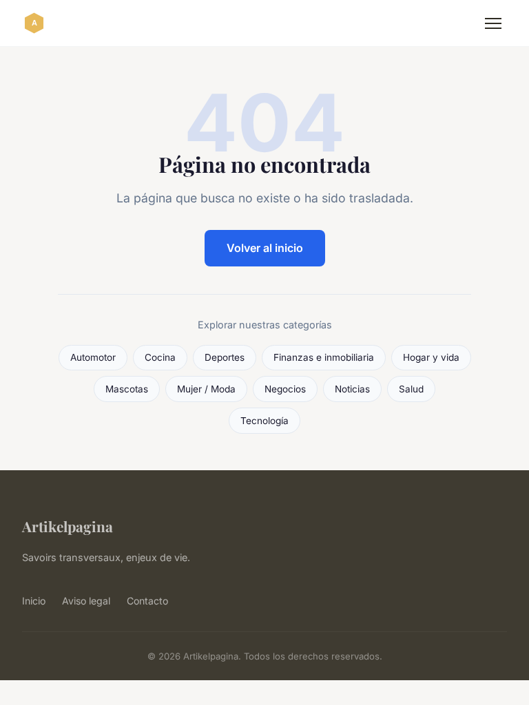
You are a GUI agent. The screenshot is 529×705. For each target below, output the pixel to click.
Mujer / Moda (206, 388)
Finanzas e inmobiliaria (323, 357)
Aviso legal (86, 601)
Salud (411, 388)
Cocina (160, 357)
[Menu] (493, 23)
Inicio (33, 601)
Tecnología (264, 420)
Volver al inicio (265, 248)
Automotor (93, 357)
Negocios (285, 388)
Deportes (225, 357)
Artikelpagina (67, 526)
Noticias (352, 388)
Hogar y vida (431, 357)
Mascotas (126, 388)
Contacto (147, 601)
